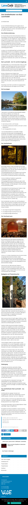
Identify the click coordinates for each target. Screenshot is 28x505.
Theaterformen (4, 466)
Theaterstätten (4, 463)
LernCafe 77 (7, 434)
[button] (26, 1)
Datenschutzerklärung (16, 503)
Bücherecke (3, 470)
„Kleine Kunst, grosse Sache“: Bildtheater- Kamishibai (14, 441)
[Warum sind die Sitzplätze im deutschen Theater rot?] (4, 446)
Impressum (3, 496)
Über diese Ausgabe (5, 459)
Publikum (3, 468)
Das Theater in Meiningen (8, 451)
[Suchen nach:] (14, 10)
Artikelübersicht (4, 461)
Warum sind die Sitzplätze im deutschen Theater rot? (16, 445)
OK (8, 503)
